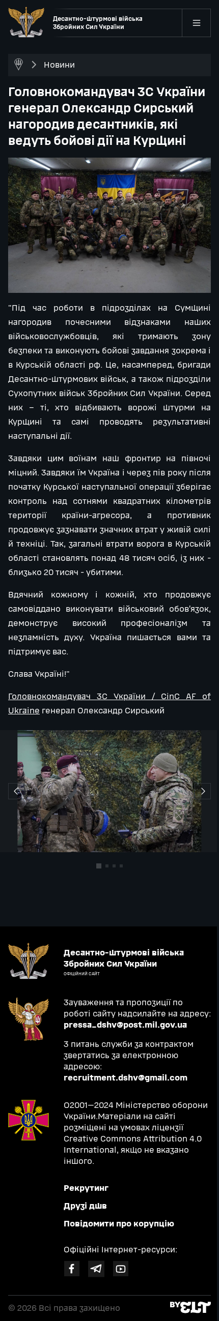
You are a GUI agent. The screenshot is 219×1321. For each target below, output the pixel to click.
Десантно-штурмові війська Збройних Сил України (98, 23)
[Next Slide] (16, 791)
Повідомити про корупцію (119, 1223)
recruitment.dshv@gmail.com (125, 1078)
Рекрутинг (86, 1188)
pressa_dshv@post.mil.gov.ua (125, 1025)
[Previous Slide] (203, 791)
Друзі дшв (85, 1206)
